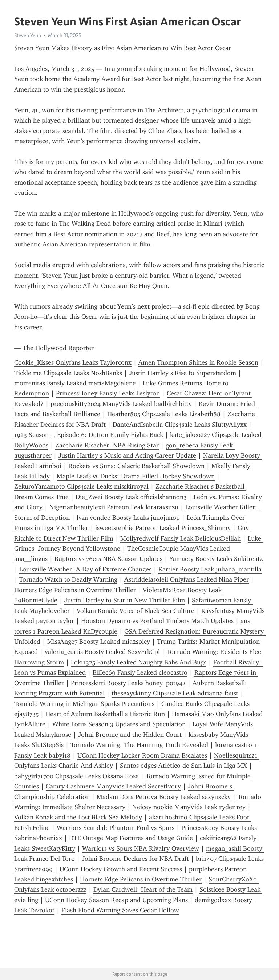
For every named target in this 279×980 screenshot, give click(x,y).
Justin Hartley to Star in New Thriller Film (124, 600)
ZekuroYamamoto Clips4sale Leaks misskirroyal (81, 486)
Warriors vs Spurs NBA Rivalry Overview (140, 848)
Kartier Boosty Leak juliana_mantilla (210, 569)
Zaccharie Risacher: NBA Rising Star (107, 445)
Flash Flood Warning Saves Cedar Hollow (120, 910)
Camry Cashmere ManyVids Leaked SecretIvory (113, 786)
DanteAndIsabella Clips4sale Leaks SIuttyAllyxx (180, 425)
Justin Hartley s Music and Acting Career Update (127, 455)
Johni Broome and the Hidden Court (130, 735)
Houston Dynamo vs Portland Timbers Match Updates (157, 621)
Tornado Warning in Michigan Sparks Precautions (84, 704)
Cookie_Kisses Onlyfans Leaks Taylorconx (73, 362)
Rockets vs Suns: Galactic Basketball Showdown (136, 466)
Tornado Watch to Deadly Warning (68, 579)
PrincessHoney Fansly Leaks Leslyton (108, 393)
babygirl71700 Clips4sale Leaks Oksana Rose (76, 776)
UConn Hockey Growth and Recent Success (121, 869)
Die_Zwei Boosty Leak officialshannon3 (131, 497)
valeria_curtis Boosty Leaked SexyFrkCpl (102, 652)
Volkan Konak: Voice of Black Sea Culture (135, 611)
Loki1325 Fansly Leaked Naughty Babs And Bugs (138, 662)
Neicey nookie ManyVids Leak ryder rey (189, 807)
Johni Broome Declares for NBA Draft (135, 859)
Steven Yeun (27, 35)
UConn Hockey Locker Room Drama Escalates (142, 755)
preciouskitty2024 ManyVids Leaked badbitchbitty (121, 404)
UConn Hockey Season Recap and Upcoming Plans (116, 900)
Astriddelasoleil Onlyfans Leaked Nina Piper (186, 579)
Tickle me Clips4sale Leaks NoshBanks (68, 373)
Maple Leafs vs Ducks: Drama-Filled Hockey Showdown (136, 476)
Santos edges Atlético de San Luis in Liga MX (183, 766)
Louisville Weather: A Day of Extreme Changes (85, 569)
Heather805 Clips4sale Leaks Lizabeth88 (164, 414)
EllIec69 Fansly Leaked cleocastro (140, 672)
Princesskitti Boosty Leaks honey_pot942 (128, 683)
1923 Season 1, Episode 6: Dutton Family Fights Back (88, 435)
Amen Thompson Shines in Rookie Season (198, 362)
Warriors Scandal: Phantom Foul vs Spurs (115, 828)
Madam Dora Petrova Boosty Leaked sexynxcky (164, 797)
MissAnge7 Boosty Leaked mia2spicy (98, 642)
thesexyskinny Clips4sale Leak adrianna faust (175, 693)
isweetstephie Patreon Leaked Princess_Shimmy (163, 528)
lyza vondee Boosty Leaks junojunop (128, 518)
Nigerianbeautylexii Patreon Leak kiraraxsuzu (113, 507)
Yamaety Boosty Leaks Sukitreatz (216, 559)
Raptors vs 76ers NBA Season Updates (108, 559)
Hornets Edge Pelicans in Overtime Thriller (75, 590)
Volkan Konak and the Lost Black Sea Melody (78, 817)
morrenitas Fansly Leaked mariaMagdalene (75, 383)
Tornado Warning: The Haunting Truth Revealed (139, 745)
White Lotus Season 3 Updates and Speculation (119, 724)
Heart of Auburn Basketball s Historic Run (105, 714)
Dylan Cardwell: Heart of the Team (143, 889)
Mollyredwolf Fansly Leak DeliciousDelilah (180, 538)
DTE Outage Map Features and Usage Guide (131, 838)
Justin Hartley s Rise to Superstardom (182, 373)
